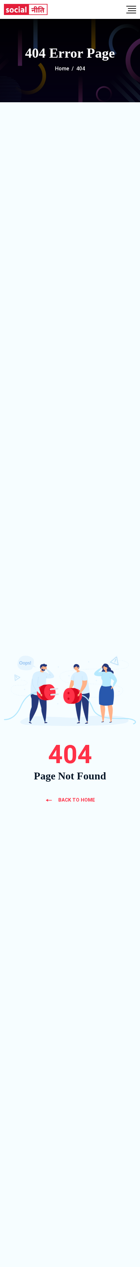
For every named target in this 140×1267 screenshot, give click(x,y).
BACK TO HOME (76, 800)
